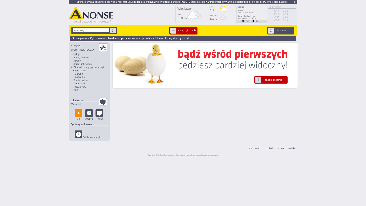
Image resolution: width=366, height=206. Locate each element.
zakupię (79, 73)
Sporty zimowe (81, 57)
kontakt (281, 148)
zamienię (80, 77)
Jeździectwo (79, 86)
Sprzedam (146, 38)
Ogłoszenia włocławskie (103, 38)
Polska (99, 118)
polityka (291, 148)
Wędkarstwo (79, 83)
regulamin (269, 148)
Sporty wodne (80, 80)
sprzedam (80, 70)
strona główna (254, 148)
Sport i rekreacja (129, 38)
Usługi (76, 54)
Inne (75, 90)
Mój (78, 118)
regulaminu (213, 155)
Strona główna (79, 38)
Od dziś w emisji (91, 137)
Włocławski (76, 104)
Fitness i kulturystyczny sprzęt (172, 38)
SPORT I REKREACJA (82, 49)
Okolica (89, 118)
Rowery (77, 61)
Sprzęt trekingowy (82, 64)
